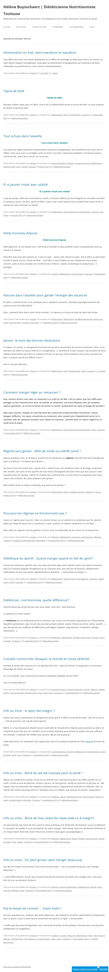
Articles (33, 73)
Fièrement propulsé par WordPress (17, 967)
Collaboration (76, 27)
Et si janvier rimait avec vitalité (25, 184)
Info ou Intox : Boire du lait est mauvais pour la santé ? (43, 773)
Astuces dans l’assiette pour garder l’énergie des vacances (45, 295)
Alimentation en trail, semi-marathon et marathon (39, 52)
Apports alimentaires (68, 887)
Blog (92, 27)
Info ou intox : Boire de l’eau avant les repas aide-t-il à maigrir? (48, 818)
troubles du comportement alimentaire (28, 540)
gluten (66, 492)
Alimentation (57, 319)
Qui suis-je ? (21, 27)
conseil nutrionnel (82, 163)
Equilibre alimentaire (84, 319)
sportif (24, 166)
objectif (89, 741)
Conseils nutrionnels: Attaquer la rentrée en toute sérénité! (46, 659)
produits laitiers (15, 800)
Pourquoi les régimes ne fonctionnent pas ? (35, 513)
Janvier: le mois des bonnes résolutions (31, 340)
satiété (101, 579)
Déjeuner (94, 689)
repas (83, 371)
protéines (93, 579)
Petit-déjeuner (82, 579)
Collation (70, 163)
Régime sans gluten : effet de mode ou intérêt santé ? (42, 451)
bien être (70, 751)
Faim (65, 371)
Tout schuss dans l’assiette (22, 136)
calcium (63, 797)
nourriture (76, 537)
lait (80, 797)
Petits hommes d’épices (20, 233)
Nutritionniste (75, 115)
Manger (81, 838)
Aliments (55, 537)
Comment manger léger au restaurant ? (32, 392)
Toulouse (85, 115)
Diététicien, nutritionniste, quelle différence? (36, 600)
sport (18, 166)
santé (45, 693)
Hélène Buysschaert (19, 118)
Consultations (39, 27)
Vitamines (35, 322)
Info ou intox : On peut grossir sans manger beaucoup (42, 860)
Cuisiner (55, 274)
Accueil (6, 27)
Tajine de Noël (13, 91)
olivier (55, 73)
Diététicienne (57, 115)
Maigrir (75, 838)
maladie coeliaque (77, 492)
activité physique (59, 163)
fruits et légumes (70, 212)
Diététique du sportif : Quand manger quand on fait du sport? (48, 558)
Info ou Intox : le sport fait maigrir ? (29, 710)
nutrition (95, 637)
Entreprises (58, 27)
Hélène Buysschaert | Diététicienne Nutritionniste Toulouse (49, 10)
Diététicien (56, 637)
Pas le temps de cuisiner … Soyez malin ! (32, 908)
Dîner (65, 115)
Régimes (89, 492)
